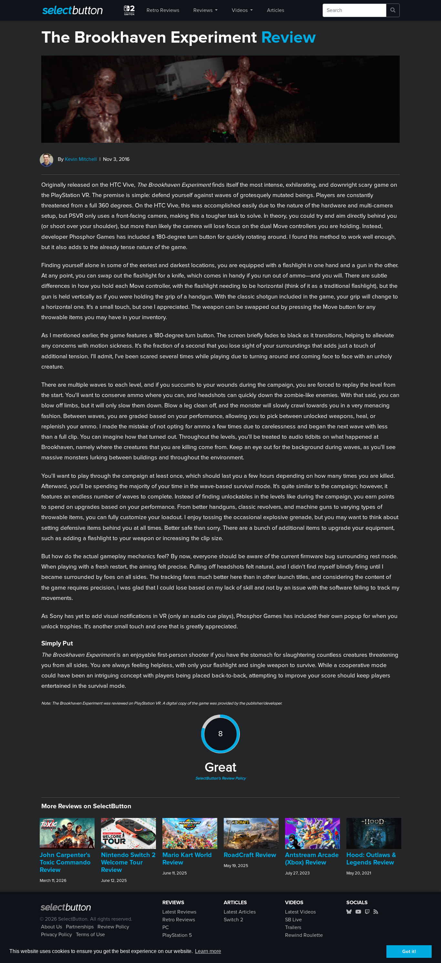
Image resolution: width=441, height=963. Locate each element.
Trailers (293, 927)
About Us (51, 926)
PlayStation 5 (177, 935)
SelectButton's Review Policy (220, 778)
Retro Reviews (163, 10)
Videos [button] (240, 10)
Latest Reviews (179, 912)
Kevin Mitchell (81, 159)
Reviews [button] (203, 10)
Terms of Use (90, 934)
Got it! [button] (409, 951)
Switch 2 (233, 919)
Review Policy (113, 926)
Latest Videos (300, 912)
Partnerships (80, 926)
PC (165, 927)
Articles (275, 10)
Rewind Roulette (304, 935)
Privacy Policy (56, 934)
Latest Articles (240, 912)
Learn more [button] (208, 951)
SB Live (293, 919)
